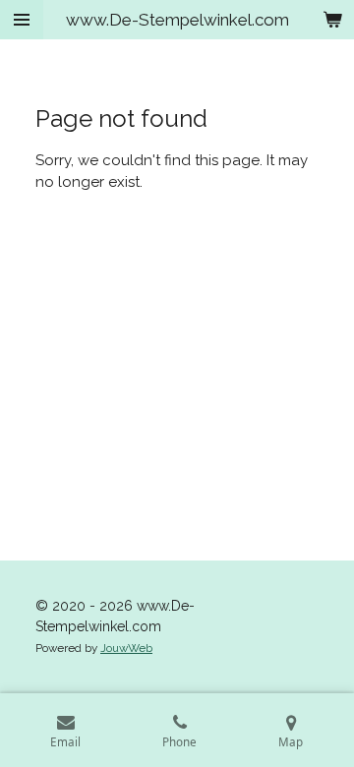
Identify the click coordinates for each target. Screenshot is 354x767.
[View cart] (332, 19)
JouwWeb (126, 648)
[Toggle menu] (21, 19)
